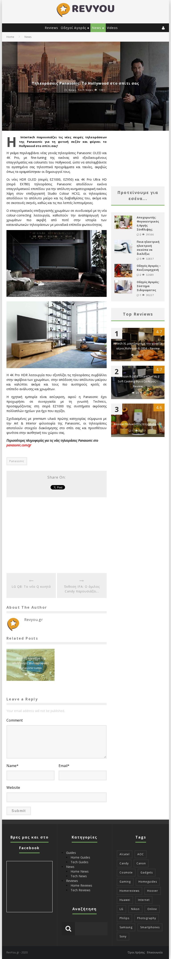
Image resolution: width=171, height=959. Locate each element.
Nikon (135, 909)
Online (152, 909)
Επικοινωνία (155, 952)
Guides (71, 853)
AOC (140, 854)
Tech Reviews (80, 890)
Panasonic (16, 461)
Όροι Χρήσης (136, 952)
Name (12, 765)
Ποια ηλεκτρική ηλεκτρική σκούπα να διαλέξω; (148, 248)
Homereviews (129, 891)
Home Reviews (81, 885)
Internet (144, 900)
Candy (124, 863)
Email (64, 765)
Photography (146, 918)
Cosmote (126, 872)
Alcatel (125, 854)
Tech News (85, 90)
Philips (124, 918)
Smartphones (150, 927)
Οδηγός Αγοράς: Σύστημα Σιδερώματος (148, 286)
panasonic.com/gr (18, 445)
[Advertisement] (56, 535)
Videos (112, 28)
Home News (80, 871)
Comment (14, 720)
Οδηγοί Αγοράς (73, 28)
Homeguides (147, 882)
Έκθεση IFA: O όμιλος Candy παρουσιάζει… (82, 588)
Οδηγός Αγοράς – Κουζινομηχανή (149, 268)
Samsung (126, 927)
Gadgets (146, 872)
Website (13, 787)
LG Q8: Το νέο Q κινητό (31, 586)
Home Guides (80, 857)
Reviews (51, 28)
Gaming (125, 882)
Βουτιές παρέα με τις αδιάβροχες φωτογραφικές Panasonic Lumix (30, 663)
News (96, 28)
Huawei (125, 900)
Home (10, 37)
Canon (141, 863)
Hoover (152, 891)
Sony (123, 936)
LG (121, 909)
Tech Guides (79, 862)
